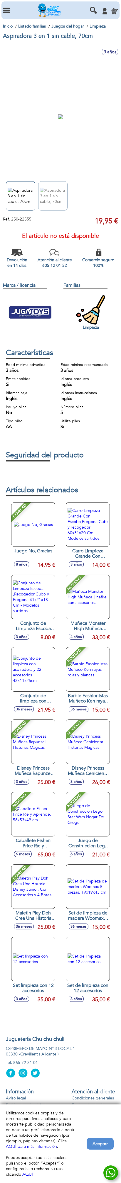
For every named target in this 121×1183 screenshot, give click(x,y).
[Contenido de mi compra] (114, 11)
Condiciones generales (93, 1098)
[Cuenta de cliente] (104, 11)
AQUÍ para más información (31, 1146)
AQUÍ (27, 1174)
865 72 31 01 (25, 1062)
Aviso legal (16, 1098)
